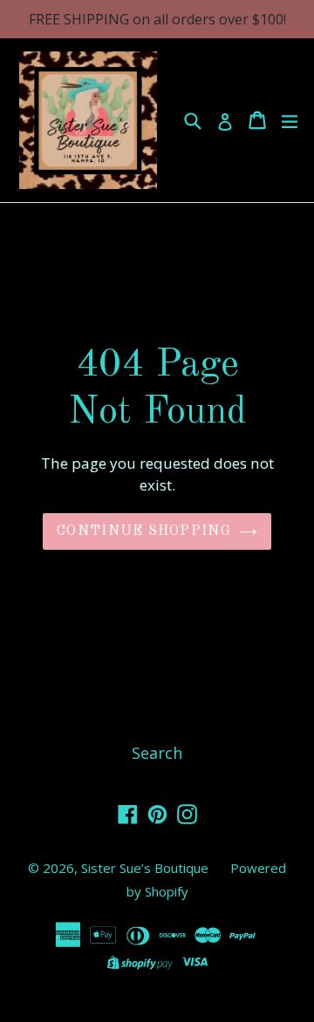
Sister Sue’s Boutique (144, 867)
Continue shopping (144, 531)
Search (157, 752)
